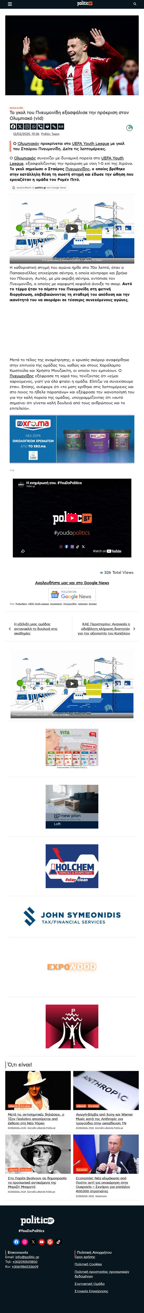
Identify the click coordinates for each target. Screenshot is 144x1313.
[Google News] (61, 126)
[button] (72, 229)
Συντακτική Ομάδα (89, 1284)
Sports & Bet (16, 108)
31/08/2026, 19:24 (17, 1192)
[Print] (47, 126)
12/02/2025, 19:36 (26, 134)
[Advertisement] (72, 329)
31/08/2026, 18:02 (85, 1196)
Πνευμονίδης (78, 169)
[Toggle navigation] (10, 4)
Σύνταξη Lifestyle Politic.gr (41, 1128)
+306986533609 (25, 1267)
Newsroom (101, 1196)
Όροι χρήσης (85, 1257)
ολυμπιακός (56, 604)
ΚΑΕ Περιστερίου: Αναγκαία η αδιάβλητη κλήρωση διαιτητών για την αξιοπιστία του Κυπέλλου (104, 629)
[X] (20, 126)
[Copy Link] (54, 126)
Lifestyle (13, 1106)
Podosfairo (21, 604)
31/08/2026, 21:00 (17, 1128)
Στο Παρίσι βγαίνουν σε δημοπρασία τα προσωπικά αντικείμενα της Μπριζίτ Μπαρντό (37, 1183)
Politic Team (50, 134)
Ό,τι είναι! (26, 1106)
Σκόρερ (93, 604)
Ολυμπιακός (28, 144)
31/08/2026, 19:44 (85, 1128)
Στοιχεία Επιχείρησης (91, 1291)
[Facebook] (13, 126)
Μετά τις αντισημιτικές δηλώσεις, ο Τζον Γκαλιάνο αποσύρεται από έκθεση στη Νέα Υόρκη (36, 1119)
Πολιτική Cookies (88, 1264)
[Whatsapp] (34, 126)
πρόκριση (83, 604)
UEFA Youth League (90, 144)
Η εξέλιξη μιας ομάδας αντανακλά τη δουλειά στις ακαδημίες (36, 629)
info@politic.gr (27, 1257)
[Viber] (40, 126)
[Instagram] (27, 126)
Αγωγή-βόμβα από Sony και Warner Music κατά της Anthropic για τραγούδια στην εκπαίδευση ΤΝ (104, 1119)
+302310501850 (25, 1262)
